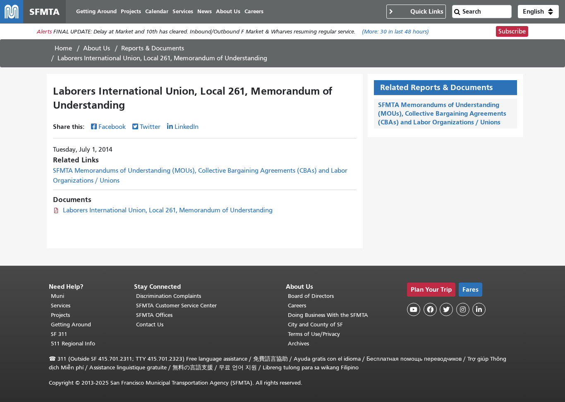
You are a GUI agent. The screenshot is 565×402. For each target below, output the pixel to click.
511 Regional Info (73, 343)
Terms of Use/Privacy (314, 334)
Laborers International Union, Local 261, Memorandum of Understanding (168, 210)
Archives (298, 343)
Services (60, 305)
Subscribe (512, 31)
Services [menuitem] (182, 11)
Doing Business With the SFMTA (328, 315)
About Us (96, 48)
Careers (297, 305)
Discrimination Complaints (168, 296)
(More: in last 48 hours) (395, 31)
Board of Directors (311, 296)
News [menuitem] (204, 11)
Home (63, 48)
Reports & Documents (152, 48)
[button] (538, 11)
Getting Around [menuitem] (96, 11)
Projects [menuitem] (131, 11)
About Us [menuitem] (228, 11)
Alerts (44, 31)
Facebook (112, 127)
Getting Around (71, 324)
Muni (57, 296)
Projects (60, 315)
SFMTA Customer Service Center (176, 305)
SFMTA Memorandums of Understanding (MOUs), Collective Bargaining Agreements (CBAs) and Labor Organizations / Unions (442, 113)
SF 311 (59, 334)
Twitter (150, 127)
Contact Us (149, 324)
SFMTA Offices (154, 315)
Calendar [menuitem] (156, 11)
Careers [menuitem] (253, 11)
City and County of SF (315, 324)
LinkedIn (187, 127)
